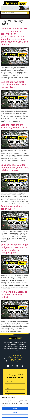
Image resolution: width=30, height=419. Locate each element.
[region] (15, 407)
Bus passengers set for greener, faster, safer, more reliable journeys (15, 168)
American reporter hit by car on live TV (13, 207)
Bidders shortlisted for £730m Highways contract (15, 126)
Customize (15, 412)
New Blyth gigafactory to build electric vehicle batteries (14, 294)
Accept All (15, 408)
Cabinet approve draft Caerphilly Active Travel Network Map (13, 85)
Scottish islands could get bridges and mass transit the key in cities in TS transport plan (14, 248)
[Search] (28, 13)
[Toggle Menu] (15, 17)
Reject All (15, 416)
